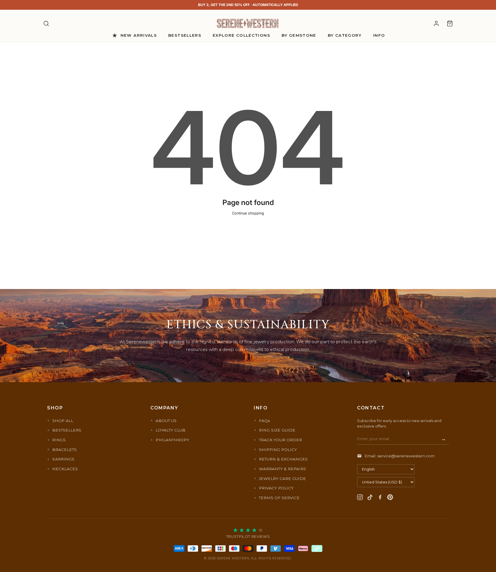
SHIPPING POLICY (278, 449)
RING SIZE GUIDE (277, 430)
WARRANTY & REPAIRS (282, 468)
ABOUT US (166, 420)
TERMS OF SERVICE (279, 497)
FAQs (264, 420)
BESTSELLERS (66, 430)
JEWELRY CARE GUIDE (282, 478)
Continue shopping (248, 213)
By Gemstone (299, 35)
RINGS (59, 440)
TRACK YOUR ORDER (280, 440)
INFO (379, 35)
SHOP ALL (62, 420)
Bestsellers (184, 35)
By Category (345, 35)
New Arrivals (139, 35)
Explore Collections (241, 35)
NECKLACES (65, 468)
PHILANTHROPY (172, 440)
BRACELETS (64, 449)
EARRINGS (63, 459)
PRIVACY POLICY (276, 488)
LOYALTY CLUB (170, 430)
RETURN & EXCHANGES (283, 459)
